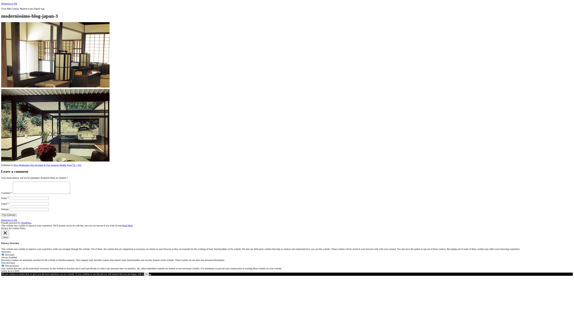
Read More (127, 225)
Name (5, 198)
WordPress (26, 223)
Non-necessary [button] (8, 263)
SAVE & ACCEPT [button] (10, 271)
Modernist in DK (9, 3)
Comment (6, 193)
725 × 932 (76, 165)
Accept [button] (118, 225)
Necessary (9, 254)
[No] (150, 274)
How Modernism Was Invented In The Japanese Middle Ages (42, 165)
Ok (146, 274)
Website (5, 209)
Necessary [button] (6, 251)
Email (5, 203)
